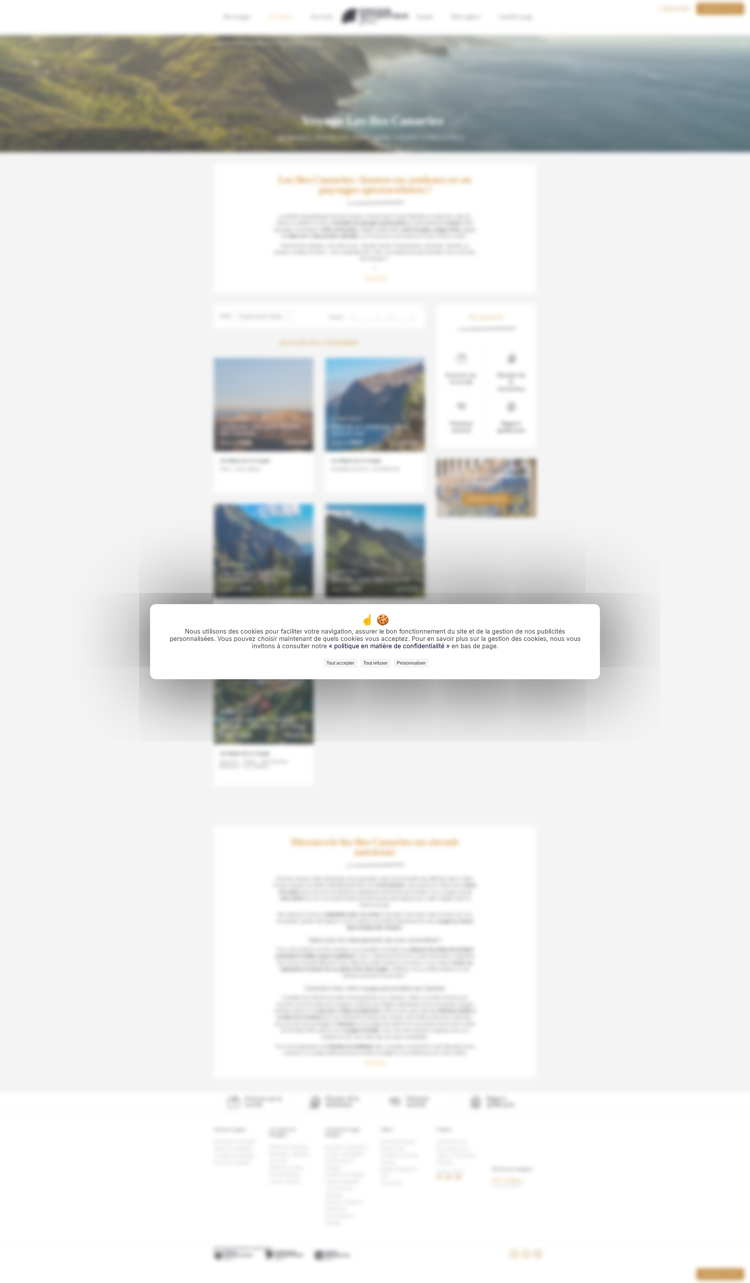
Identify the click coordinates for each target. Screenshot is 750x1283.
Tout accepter (340, 663)
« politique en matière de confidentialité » (390, 646)
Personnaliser (411, 663)
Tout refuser (375, 663)
